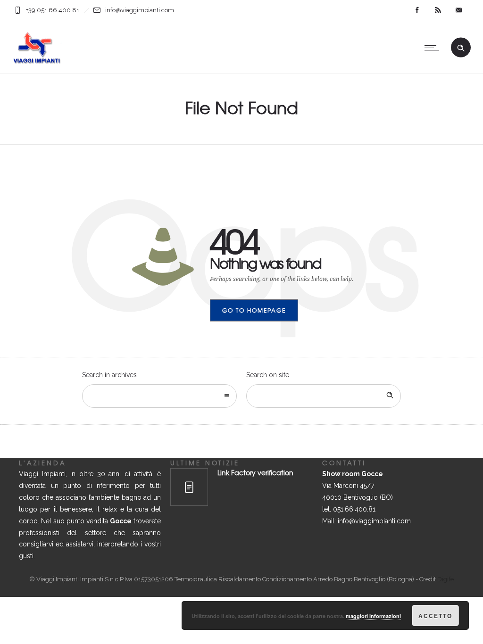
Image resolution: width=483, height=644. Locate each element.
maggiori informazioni (373, 615)
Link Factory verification (255, 472)
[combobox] (159, 396)
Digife (445, 579)
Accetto (435, 615)
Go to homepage (254, 310)
